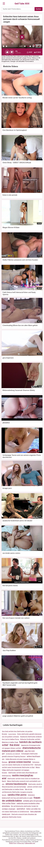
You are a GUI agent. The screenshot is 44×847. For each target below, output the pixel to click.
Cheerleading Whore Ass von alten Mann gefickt (20, 325)
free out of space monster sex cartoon (16, 618)
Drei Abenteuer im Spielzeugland (15, 130)
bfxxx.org (20, 843)
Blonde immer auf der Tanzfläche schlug (17, 98)
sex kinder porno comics (11, 553)
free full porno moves (10, 585)
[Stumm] (25, 46)
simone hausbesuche (16, 784)
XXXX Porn (12, 843)
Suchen (38, 9)
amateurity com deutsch (13, 754)
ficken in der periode (10, 195)
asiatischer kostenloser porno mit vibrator (17, 521)
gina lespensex (8, 358)
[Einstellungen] (33, 46)
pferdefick (6, 423)
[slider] (12, 46)
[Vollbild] (40, 46)
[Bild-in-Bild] (36, 46)
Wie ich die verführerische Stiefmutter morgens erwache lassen (17, 792)
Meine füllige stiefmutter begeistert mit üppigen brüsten (21, 770)
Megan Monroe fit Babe (11, 227)
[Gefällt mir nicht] (12, 52)
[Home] (22, 3)
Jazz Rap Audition (9, 650)
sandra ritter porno (17, 794)
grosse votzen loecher (19, 762)
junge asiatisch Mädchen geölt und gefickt (18, 716)
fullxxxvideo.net (30, 843)
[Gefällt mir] (7, 52)
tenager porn (7, 488)
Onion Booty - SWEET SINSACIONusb (17, 162)
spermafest (21, 809)
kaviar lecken (12, 734)
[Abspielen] (3, 46)
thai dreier (15, 745)
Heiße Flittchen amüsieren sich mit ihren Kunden (20, 260)
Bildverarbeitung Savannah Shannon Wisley (19, 390)
